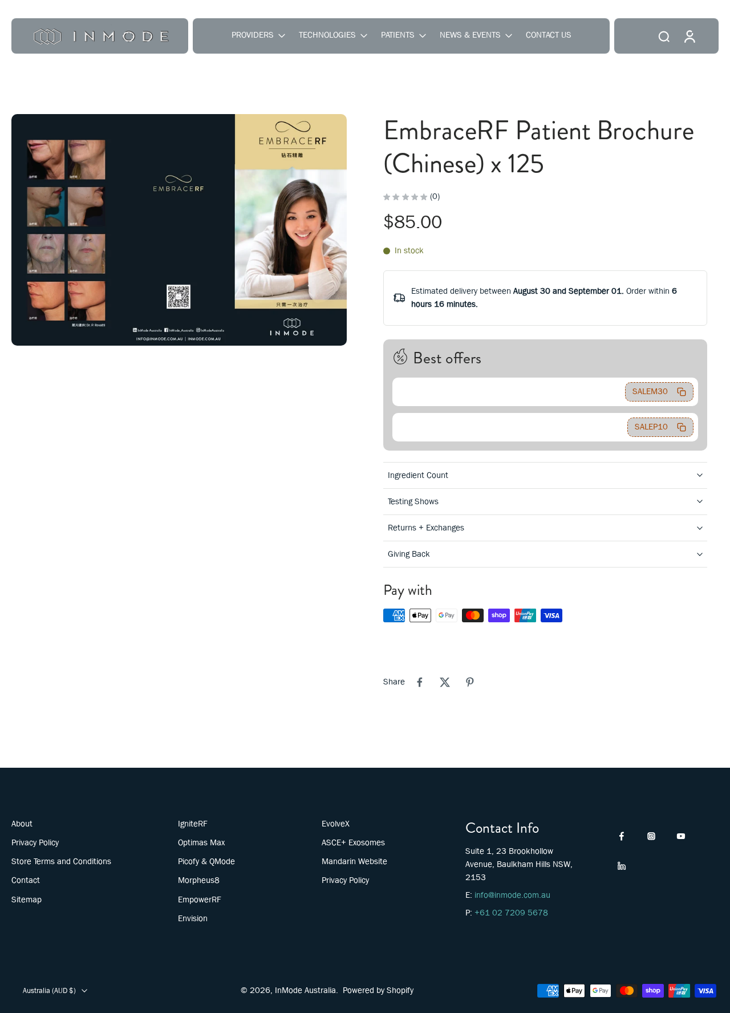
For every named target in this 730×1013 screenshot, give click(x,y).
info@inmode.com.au (512, 895)
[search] (663, 36)
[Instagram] (651, 836)
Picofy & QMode (206, 861)
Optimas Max (201, 842)
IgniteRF (193, 823)
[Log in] (688, 36)
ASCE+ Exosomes (353, 842)
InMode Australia (305, 990)
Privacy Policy (35, 842)
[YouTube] (681, 836)
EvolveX (336, 823)
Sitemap (26, 899)
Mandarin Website (354, 861)
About (22, 823)
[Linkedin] (621, 865)
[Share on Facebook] (419, 682)
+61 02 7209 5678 (511, 912)
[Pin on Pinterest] (469, 682)
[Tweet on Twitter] (444, 682)
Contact (25, 880)
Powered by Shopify (378, 990)
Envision (193, 918)
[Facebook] (621, 836)
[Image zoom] (179, 230)
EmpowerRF (199, 899)
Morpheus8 (199, 880)
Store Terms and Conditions (61, 861)
